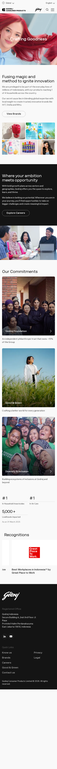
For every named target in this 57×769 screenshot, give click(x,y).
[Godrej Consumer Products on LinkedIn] (4, 637)
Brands (6, 657)
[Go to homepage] (14, 10)
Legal (37, 657)
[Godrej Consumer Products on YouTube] (10, 637)
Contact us (8, 672)
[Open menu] (52, 10)
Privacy (38, 652)
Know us (7, 652)
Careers (6, 663)
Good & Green (10, 667)
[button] (14, 3)
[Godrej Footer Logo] (11, 596)
